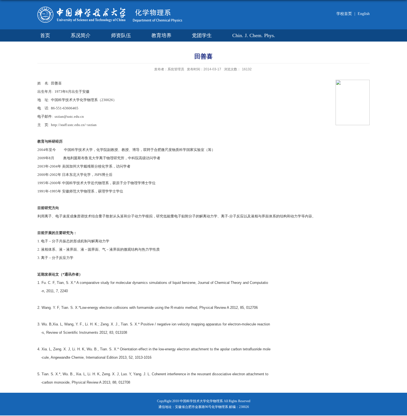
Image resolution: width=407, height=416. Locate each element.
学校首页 (344, 14)
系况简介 (81, 35)
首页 (45, 35)
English (362, 14)
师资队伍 (121, 35)
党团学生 (202, 35)
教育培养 (161, 35)
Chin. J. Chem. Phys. (253, 35)
